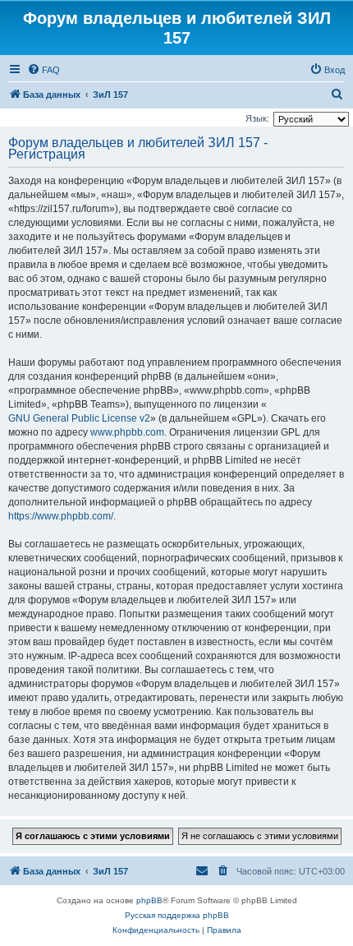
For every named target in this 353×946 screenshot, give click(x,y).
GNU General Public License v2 (79, 418)
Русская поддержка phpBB (177, 915)
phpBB (149, 900)
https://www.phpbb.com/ (60, 516)
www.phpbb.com (127, 432)
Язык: (257, 118)
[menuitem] (43, 70)
